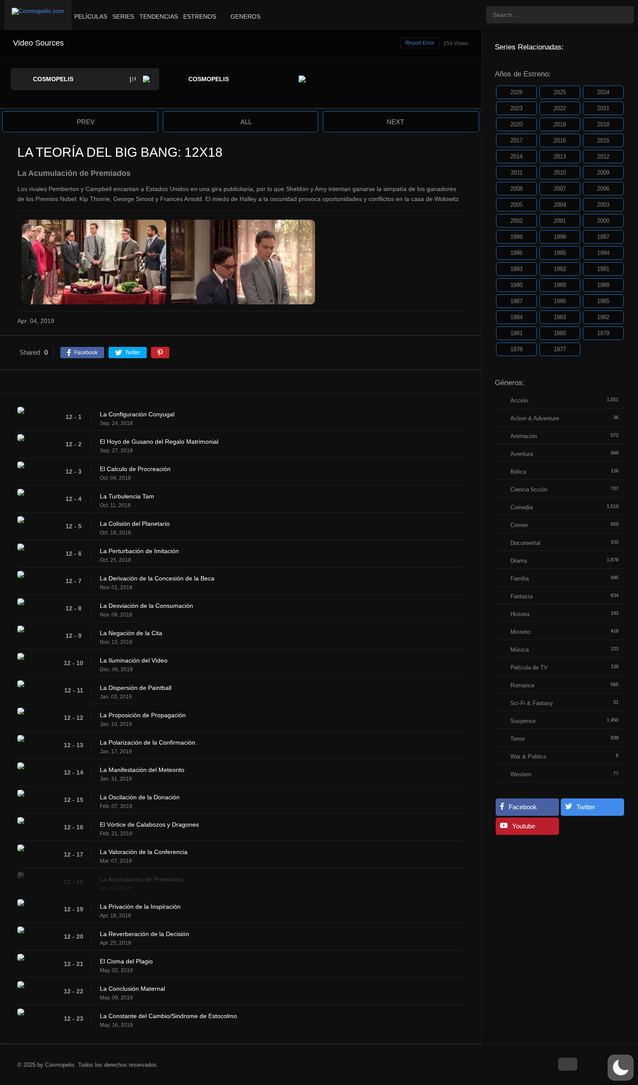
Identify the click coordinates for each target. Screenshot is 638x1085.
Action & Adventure (534, 418)
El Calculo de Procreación (135, 468)
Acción (519, 400)
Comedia (521, 507)
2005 (516, 204)
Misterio (520, 632)
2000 (603, 221)
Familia (519, 578)
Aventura (521, 454)
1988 (603, 285)
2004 (560, 204)
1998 (560, 237)
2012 (603, 156)
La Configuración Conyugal (137, 414)
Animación (523, 436)
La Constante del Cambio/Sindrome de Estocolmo (168, 1015)
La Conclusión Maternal (132, 988)
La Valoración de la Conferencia (143, 851)
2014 (516, 156)
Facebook (523, 807)
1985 (603, 301)
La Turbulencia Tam (127, 496)
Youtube (523, 826)
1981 (516, 333)
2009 (603, 172)
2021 (603, 108)
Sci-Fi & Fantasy (531, 703)
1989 (560, 285)
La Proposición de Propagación (143, 715)
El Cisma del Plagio (126, 961)
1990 (516, 285)
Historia (519, 614)
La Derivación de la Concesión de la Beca (157, 578)
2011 (517, 172)
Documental (525, 543)
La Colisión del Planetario (135, 523)
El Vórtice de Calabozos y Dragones (149, 824)
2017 (516, 140)
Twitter (585, 807)
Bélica (518, 471)
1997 (603, 237)
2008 (516, 188)
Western (520, 774)
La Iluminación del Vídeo (134, 660)
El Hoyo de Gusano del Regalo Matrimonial (159, 441)
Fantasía (521, 596)
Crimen (519, 525)
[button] (621, 1068)
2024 (603, 92)
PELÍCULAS (90, 16)
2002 (516, 221)
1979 (603, 333)
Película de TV (529, 667)
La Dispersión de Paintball (135, 687)
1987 (516, 301)
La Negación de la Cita (131, 633)
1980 (560, 333)
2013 (560, 156)
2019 (560, 124)
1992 (560, 269)
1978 (516, 349)
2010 (560, 172)
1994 (603, 253)
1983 (560, 317)
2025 (560, 92)
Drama (518, 560)
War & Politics (528, 756)
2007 (560, 188)
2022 (560, 108)
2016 (560, 140)
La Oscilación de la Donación (140, 797)
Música (519, 649)
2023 (516, 108)
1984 (516, 317)
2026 (516, 92)
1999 (516, 237)
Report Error (419, 43)
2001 (560, 221)
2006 (603, 188)
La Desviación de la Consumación (146, 605)
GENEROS (245, 16)
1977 (560, 349)
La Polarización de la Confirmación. (148, 742)
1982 (603, 317)
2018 (603, 124)
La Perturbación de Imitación (139, 550)
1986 (560, 301)
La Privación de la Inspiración (140, 906)
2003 (603, 204)
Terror (517, 738)
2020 (516, 124)
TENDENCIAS (158, 16)
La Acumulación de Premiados (141, 879)
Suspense (523, 721)
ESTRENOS (199, 16)
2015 (603, 140)
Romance (522, 685)
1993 (516, 269)
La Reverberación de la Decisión (144, 933)
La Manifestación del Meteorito (142, 769)
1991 (603, 269)
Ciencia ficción (528, 489)
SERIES (123, 16)
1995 (560, 253)
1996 (516, 253)
